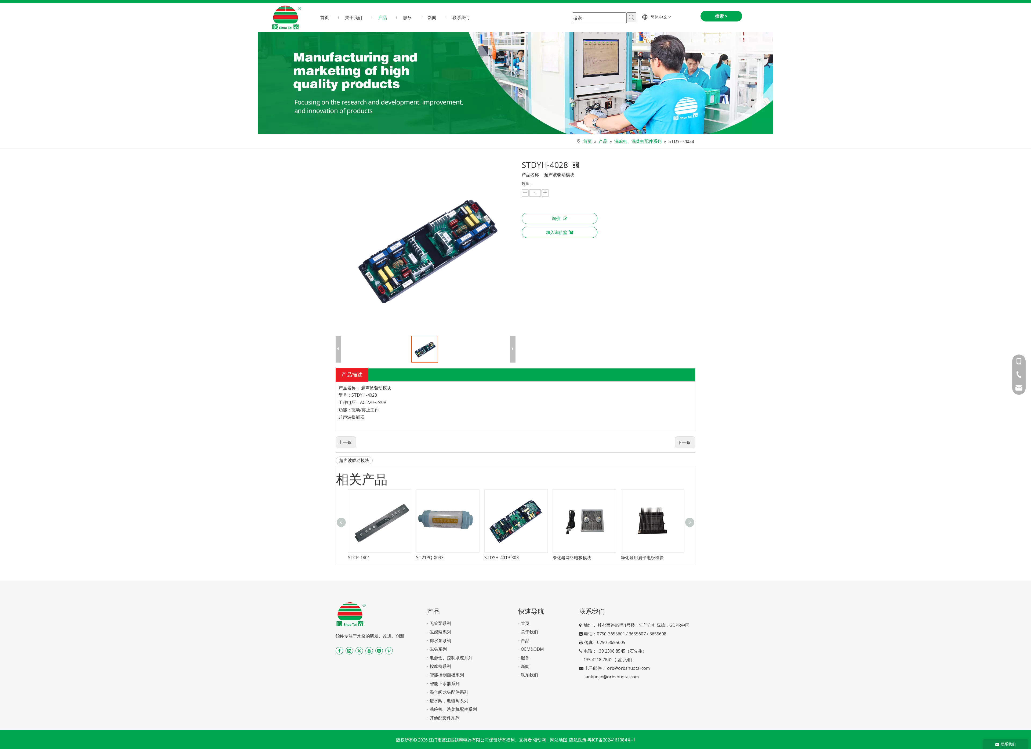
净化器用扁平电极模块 (642, 557)
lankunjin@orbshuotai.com (612, 677)
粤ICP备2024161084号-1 (611, 740)
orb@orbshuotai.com (628, 668)
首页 (525, 623)
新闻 (525, 666)
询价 (556, 218)
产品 (525, 640)
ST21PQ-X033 (430, 557)
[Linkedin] (349, 650)
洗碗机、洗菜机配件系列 (453, 709)
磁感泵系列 (440, 632)
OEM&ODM (532, 649)
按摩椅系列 (440, 666)
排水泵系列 (440, 640)
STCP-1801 (359, 557)
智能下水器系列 (445, 683)
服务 (525, 658)
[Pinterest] (389, 650)
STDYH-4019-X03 (501, 557)
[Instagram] (379, 650)
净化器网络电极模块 (572, 557)
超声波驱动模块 (354, 460)
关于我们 (529, 632)
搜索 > (721, 16)
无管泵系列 (440, 623)
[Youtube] (369, 650)
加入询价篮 (556, 232)
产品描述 (352, 374)
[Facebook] (339, 650)
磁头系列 (438, 649)
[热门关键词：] (631, 17)
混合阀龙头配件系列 (449, 692)
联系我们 (529, 675)
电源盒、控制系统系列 (451, 658)
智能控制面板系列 (447, 675)
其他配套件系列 (445, 718)
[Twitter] (359, 650)
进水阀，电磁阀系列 (449, 701)
